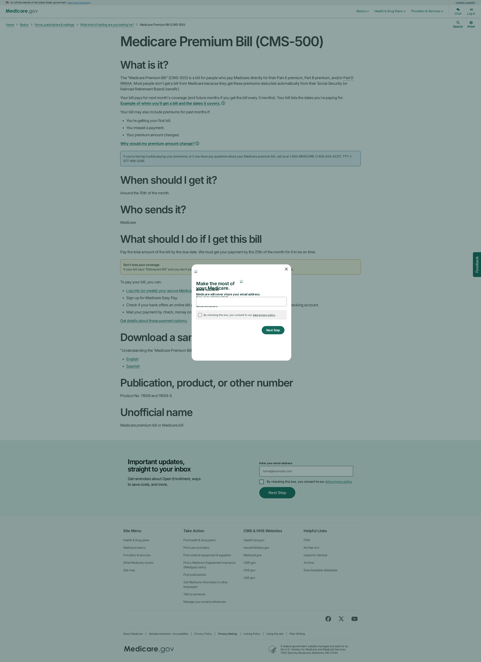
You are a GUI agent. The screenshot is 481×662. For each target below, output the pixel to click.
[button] (287, 269)
